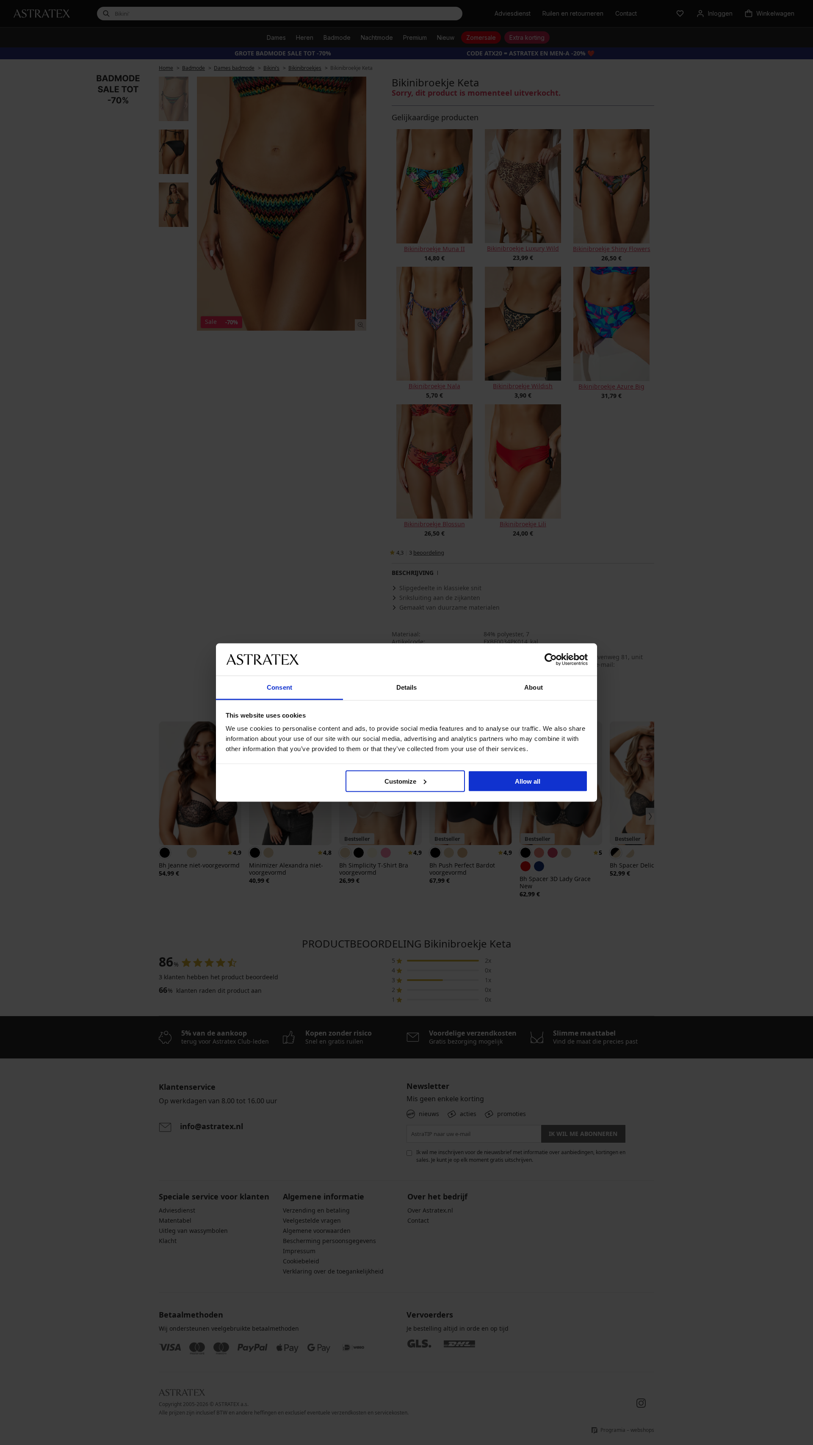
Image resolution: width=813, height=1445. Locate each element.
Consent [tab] (279, 687)
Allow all (527, 781)
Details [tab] (406, 687)
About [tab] (533, 687)
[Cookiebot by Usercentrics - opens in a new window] (551, 659)
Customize (400, 781)
